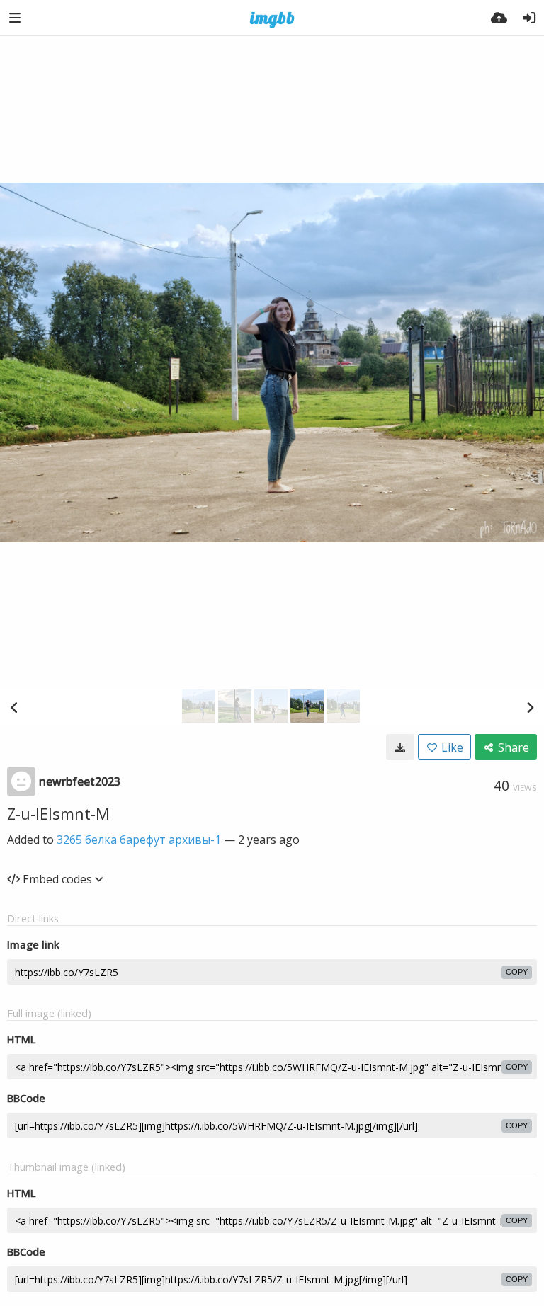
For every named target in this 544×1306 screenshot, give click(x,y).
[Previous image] (14, 707)
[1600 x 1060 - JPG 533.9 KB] (400, 747)
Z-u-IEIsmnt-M (58, 813)
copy (517, 972)
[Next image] (530, 707)
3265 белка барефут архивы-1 (139, 839)
